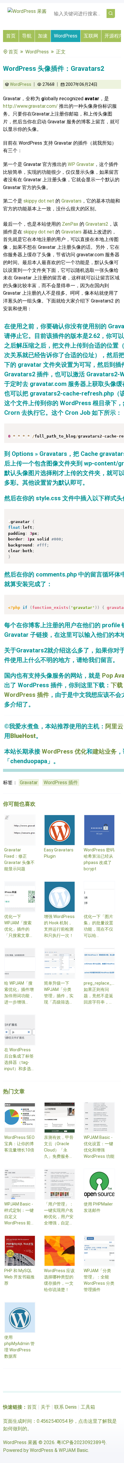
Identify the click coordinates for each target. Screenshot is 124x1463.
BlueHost (23, 735)
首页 (11, 36)
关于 (45, 1407)
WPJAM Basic (73, 1450)
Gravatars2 (96, 224)
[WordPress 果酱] (27, 11)
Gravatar (29, 782)
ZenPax (70, 224)
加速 (43, 36)
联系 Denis (65, 1407)
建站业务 (105, 751)
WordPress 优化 (64, 751)
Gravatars (71, 201)
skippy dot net (38, 201)
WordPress (65, 36)
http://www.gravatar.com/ (30, 106)
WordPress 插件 (61, 782)
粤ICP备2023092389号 (81, 1442)
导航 (27, 36)
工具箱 (88, 1407)
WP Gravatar (81, 164)
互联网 (91, 36)
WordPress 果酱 (20, 1442)
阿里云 (114, 726)
